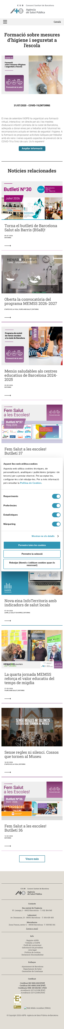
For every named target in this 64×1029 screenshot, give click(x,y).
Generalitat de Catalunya (32, 971)
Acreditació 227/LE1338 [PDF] (33, 990)
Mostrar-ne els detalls (43, 536)
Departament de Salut (32, 969)
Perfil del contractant (32, 945)
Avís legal (32, 950)
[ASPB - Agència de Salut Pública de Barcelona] (32, 892)
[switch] (56, 505)
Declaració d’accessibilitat (32, 954)
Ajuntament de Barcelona (32, 966)
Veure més (32, 859)
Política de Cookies (31, 483)
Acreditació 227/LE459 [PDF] (33, 992)
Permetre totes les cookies (32, 545)
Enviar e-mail (32, 928)
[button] (5, 21)
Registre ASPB (32, 940)
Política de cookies (32, 952)
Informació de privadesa (32, 947)
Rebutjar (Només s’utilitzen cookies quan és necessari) (32, 563)
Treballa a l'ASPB (32, 943)
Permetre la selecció (32, 554)
